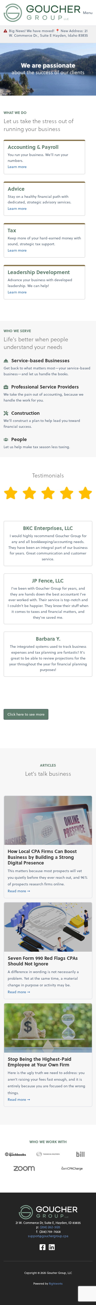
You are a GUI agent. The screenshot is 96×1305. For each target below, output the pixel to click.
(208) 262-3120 (50, 1227)
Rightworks (56, 1283)
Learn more (29, 166)
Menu (87, 12)
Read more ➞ (48, 891)
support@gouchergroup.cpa (48, 1236)
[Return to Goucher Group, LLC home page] (42, 13)
